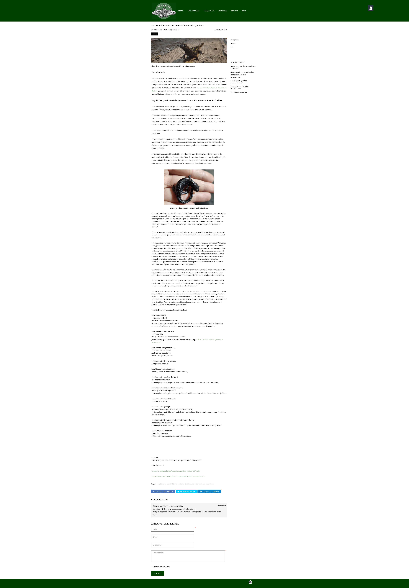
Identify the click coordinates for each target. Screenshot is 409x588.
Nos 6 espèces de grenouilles (243, 66)
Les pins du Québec (239, 80)
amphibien (161, 484)
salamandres (208, 484)
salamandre (197, 484)
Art (232, 46)
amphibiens (172, 484)
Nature (233, 44)
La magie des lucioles (240, 86)
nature (181, 484)
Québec (188, 484)
